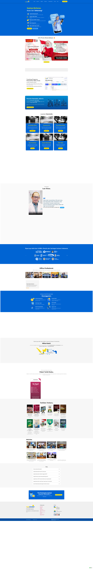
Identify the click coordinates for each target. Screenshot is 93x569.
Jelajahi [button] (42, 1)
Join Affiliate (46, 148)
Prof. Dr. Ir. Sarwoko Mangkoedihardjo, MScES (46, 236)
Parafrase (32, 148)
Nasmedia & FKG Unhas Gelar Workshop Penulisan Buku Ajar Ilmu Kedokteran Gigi (41, 450)
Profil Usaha (41, 506)
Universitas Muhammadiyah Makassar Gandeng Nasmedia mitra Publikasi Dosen (31, 450)
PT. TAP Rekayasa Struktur (35, 322)
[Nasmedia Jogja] (42, 281)
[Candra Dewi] (56, 317)
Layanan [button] (37, 1)
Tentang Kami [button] (50, 1)
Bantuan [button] (45, 1)
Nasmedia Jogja (44, 283)
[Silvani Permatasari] (45, 317)
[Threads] (59, 514)
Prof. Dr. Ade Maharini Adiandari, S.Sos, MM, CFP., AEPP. (59, 233)
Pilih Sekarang (35, 390)
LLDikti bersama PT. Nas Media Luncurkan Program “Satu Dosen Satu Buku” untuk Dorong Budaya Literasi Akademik (41, 460)
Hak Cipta (41, 512)
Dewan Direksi (41, 509)
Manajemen (41, 507)
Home (34, 1)
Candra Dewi (55, 321)
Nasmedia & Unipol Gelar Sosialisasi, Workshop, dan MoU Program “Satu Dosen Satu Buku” (31, 460)
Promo (55, 1)
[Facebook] (54, 514)
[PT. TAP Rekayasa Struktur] (35, 317)
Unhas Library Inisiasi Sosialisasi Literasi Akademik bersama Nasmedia (52, 450)
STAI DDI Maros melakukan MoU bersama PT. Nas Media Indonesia (62, 460)
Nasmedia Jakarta (30, 283)
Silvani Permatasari (46, 321)
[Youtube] (57, 514)
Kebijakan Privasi (35, 519)
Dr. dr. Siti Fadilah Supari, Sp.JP (34, 232)
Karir (57, 1)
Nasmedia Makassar (59, 283)
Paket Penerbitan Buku (42, 510)
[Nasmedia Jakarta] (28, 281)
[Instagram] (55, 514)
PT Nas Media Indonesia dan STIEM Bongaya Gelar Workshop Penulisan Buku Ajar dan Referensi (61, 450)
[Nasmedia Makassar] (56, 281)
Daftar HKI (60, 148)
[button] (25, 255)
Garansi (41, 513)
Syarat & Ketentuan (28, 519)
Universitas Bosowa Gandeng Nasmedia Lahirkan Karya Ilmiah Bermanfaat (51, 460)
